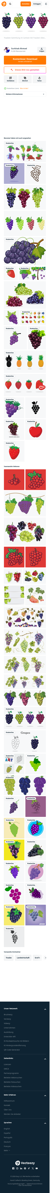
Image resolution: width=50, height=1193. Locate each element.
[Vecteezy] (3, 3)
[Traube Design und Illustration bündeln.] (24, 645)
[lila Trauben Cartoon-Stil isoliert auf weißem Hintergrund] (24, 272)
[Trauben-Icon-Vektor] (14, 970)
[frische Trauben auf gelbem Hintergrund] (14, 1100)
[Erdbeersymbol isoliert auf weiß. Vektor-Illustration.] (11, 294)
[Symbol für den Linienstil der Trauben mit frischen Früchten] (14, 194)
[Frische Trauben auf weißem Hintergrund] (13, 414)
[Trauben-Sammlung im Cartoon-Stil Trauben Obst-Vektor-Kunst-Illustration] (24, 903)
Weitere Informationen (14, 93)
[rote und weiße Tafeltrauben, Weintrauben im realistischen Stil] (14, 528)
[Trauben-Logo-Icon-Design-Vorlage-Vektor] (15, 390)
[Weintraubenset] (24, 150)
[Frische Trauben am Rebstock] (17, 309)
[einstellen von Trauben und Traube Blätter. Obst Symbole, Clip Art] (14, 780)
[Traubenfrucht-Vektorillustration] (14, 1035)
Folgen (41, 51)
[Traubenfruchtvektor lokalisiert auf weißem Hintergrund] (14, 1143)
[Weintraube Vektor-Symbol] (14, 506)
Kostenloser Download (25, 60)
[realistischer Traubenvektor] (14, 1121)
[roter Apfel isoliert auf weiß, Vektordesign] (14, 549)
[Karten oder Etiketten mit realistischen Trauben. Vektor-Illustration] (14, 758)
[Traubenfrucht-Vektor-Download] (14, 1165)
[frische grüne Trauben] (14, 1056)
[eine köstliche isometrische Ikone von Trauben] (11, 353)
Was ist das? (24, 88)
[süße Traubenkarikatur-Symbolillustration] (14, 172)
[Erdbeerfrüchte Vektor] (14, 571)
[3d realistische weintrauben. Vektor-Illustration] (34, 718)
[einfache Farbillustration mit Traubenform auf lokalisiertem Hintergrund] (14, 1078)
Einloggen (37, 4)
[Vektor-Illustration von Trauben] (14, 1013)
